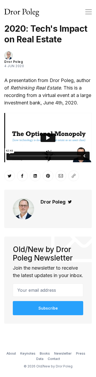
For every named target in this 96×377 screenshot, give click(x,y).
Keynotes (27, 353)
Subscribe (48, 308)
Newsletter (63, 353)
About (11, 353)
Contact (54, 359)
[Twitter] (70, 202)
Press (80, 353)
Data (39, 359)
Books (45, 353)
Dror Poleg (13, 62)
